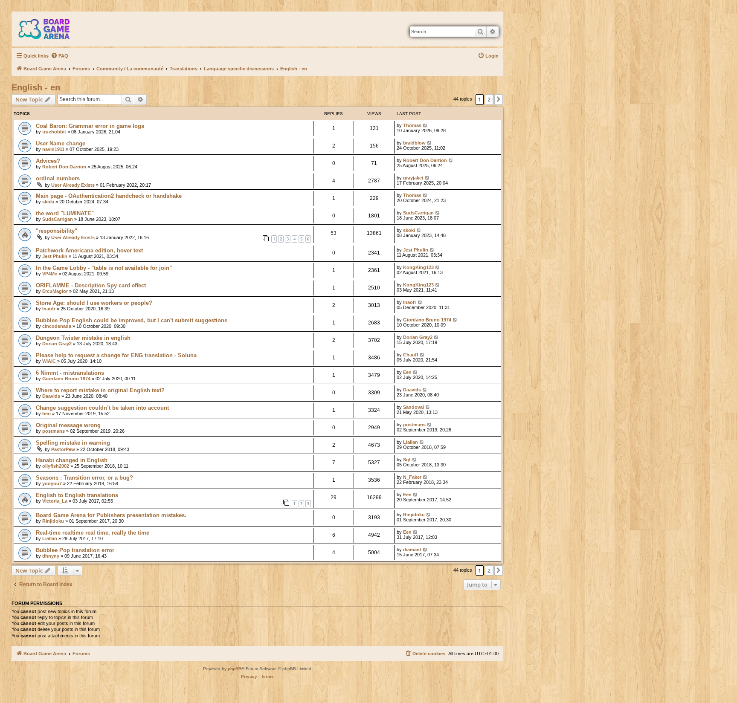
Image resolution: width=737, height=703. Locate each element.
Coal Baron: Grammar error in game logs (90, 126)
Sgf (407, 459)
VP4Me (49, 273)
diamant (412, 549)
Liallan (410, 442)
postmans (53, 431)
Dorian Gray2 (57, 343)
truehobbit (54, 131)
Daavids (51, 396)
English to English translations (77, 495)
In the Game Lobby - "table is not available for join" (104, 268)
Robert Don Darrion (64, 166)
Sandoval (413, 407)
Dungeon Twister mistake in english (83, 338)
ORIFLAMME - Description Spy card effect (91, 285)
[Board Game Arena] (50, 29)
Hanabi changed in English (71, 460)
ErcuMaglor (55, 291)
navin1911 (53, 149)
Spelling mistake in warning (73, 443)
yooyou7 (52, 483)
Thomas (412, 125)
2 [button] (488, 99)
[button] (498, 99)
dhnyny (50, 555)
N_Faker (412, 477)
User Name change (60, 143)
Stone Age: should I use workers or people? (94, 303)
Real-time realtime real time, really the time (92, 532)
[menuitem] (59, 56)
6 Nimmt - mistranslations (70, 373)
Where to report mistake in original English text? (100, 390)
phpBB (234, 668)
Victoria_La (54, 500)
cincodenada (56, 326)
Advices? (48, 161)
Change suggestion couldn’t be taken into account (102, 408)
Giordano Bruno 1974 (427, 319)
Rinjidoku (53, 521)
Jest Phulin (54, 256)
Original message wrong (68, 425)
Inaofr (48, 308)
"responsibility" (56, 231)
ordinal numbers (58, 178)
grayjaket (413, 177)
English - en (36, 87)
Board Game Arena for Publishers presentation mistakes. (111, 515)
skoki (48, 201)
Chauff (410, 354)
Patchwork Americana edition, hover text (89, 250)
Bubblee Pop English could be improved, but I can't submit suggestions (131, 320)
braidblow (414, 142)
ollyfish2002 (55, 466)
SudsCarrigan (57, 219)
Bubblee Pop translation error (75, 550)
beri (46, 413)
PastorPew (63, 449)
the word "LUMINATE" (65, 213)
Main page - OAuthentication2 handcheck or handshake (109, 196)
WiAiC (49, 361)
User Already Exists (73, 185)
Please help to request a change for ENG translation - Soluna (116, 355)
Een (407, 372)
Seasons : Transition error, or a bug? (84, 477)
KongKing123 (418, 267)
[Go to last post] (425, 125)
